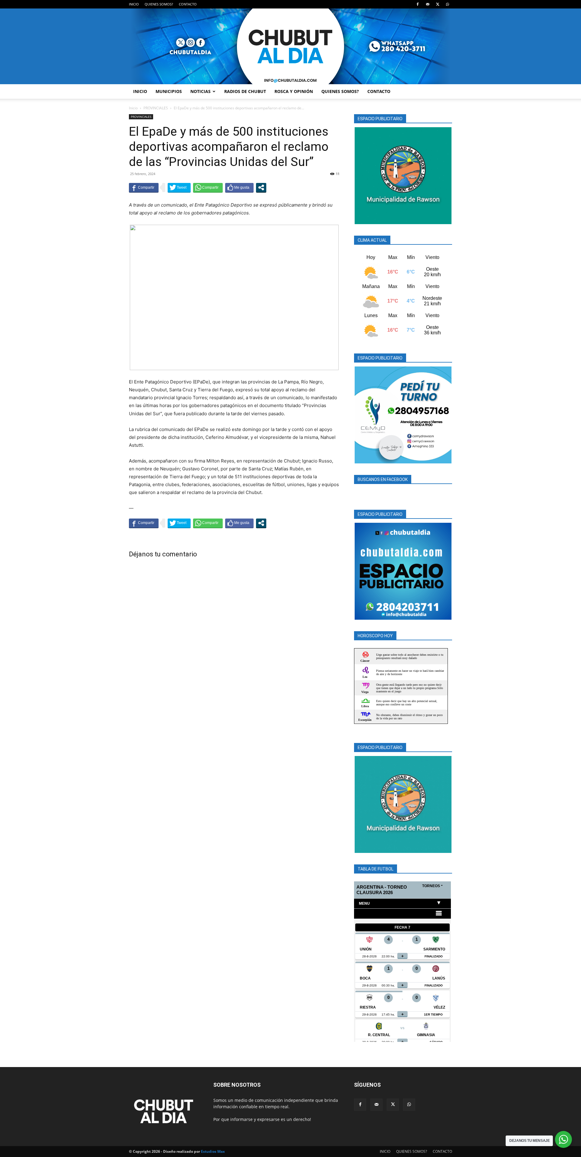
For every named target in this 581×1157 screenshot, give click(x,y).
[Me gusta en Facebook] (239, 187)
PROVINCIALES (155, 108)
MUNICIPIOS (169, 91)
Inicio (133, 108)
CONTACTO (188, 4)
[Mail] (427, 4)
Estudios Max (213, 1151)
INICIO (134, 4)
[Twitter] (437, 4)
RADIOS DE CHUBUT (245, 91)
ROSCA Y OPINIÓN (293, 91)
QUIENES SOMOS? (159, 4)
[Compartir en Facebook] (144, 187)
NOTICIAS (200, 91)
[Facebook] (417, 4)
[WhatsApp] (447, 4)
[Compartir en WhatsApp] (208, 187)
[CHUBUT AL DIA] (290, 46)
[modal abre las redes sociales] (261, 187)
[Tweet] (179, 187)
